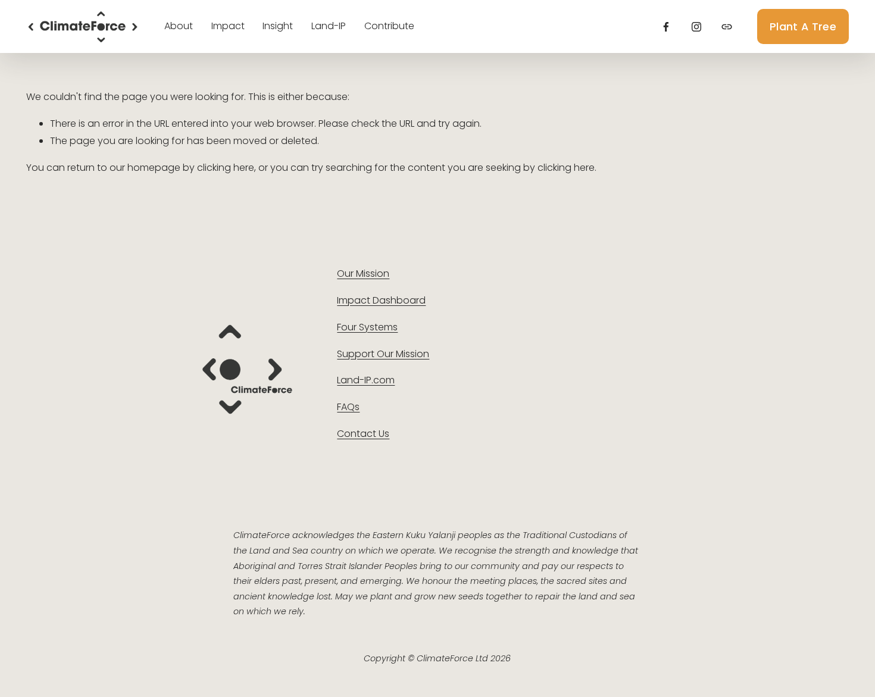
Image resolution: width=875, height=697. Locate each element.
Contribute (389, 26)
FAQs (348, 407)
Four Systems (367, 327)
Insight (277, 26)
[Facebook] (666, 27)
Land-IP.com (366, 380)
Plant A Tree (803, 26)
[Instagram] (696, 27)
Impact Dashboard (381, 300)
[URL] (727, 27)
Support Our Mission (383, 354)
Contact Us (363, 433)
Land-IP (328, 26)
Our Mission (363, 273)
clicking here (225, 167)
